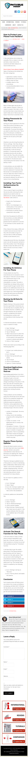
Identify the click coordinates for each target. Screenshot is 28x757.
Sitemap (16, 750)
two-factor (6, 197)
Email (5, 669)
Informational (12, 610)
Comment (7, 647)
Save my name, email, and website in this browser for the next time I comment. (13, 687)
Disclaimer (18, 748)
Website (6, 676)
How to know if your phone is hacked (13, 69)
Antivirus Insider (14, 6)
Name (6, 662)
